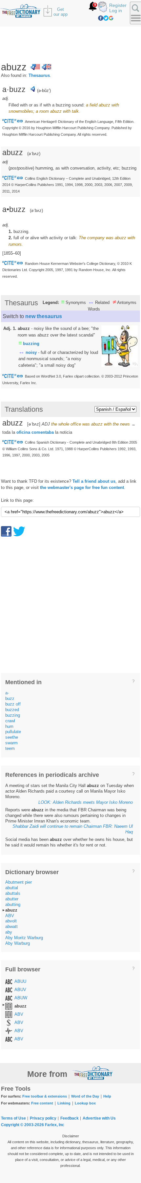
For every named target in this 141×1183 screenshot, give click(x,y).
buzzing (31, 343)
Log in (115, 10)
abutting (12, 904)
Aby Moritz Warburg (24, 937)
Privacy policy (43, 1118)
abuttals (12, 893)
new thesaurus (43, 316)
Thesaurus (39, 75)
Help (107, 1096)
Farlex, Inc (54, 1125)
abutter (11, 898)
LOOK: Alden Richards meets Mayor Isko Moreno (85, 802)
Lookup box (85, 1103)
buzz (9, 698)
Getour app (60, 12)
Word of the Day (85, 1096)
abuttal (11, 887)
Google (111, 18)
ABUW (20, 997)
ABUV (20, 989)
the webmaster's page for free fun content (82, 487)
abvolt (11, 920)
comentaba (42, 432)
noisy (31, 352)
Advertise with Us (99, 1118)
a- (7, 692)
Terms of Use (13, 1118)
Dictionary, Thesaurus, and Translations (93, 1073)
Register (118, 5)
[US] (35, 67)
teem (10, 748)
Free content (42, 1103)
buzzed (12, 709)
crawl (10, 720)
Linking (63, 1103)
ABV (9, 915)
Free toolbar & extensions (44, 1096)
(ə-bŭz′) (44, 90)
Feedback (69, 1118)
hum (9, 726)
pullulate (13, 731)
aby (8, 932)
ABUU (20, 981)
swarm (11, 742)
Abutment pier (18, 882)
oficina (23, 432)
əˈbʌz (34, 153)
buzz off (13, 704)
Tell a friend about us (93, 481)
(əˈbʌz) (36, 210)
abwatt (11, 926)
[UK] (46, 67)
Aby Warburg (17, 943)
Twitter (106, 18)
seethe (11, 737)
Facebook (100, 18)
